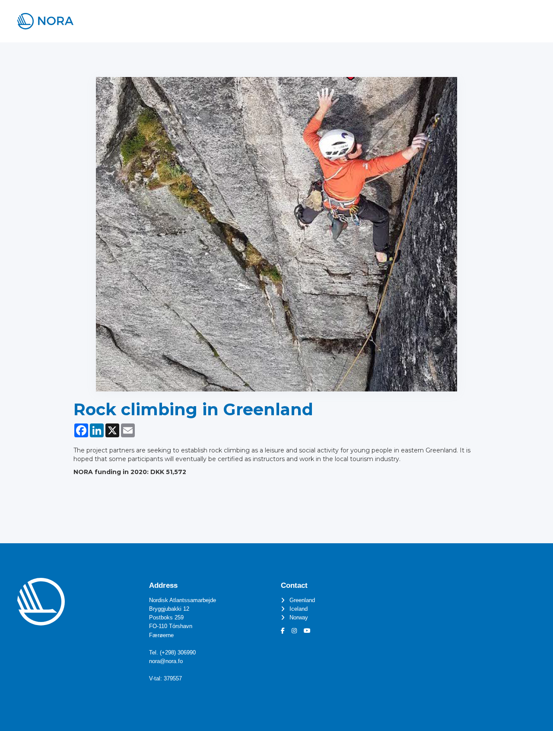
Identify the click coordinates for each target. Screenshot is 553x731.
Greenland (302, 600)
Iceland (298, 609)
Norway (298, 618)
